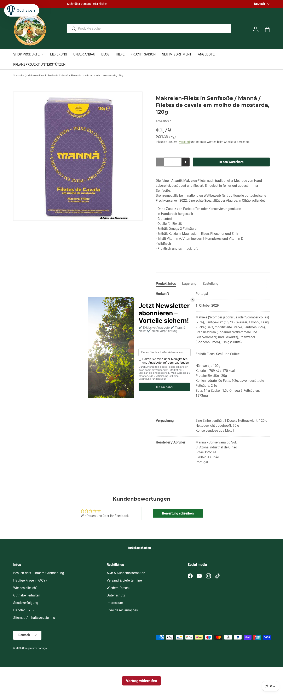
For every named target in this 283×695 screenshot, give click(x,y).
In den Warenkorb (231, 162)
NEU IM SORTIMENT (177, 54)
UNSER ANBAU (84, 54)
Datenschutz (116, 595)
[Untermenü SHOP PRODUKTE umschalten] (42, 54)
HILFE (120, 54)
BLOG (105, 54)
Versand (184, 141)
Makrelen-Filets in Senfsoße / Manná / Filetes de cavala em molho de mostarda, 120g (75, 75)
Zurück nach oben (139, 547)
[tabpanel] (213, 378)
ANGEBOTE (206, 54)
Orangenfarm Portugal (35, 648)
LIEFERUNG (58, 54)
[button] (267, 29)
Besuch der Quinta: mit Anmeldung (38, 573)
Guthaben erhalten (26, 595)
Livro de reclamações (122, 610)
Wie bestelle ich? (25, 588)
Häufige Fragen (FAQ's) (30, 580)
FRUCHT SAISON (143, 54)
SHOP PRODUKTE (26, 54)
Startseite (18, 75)
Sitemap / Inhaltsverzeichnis (34, 618)
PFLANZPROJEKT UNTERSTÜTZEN (39, 64)
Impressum (115, 603)
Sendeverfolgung (25, 603)
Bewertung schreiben (178, 513)
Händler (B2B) (23, 610)
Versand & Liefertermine (124, 580)
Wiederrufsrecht (118, 588)
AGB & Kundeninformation (126, 573)
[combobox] (149, 28)
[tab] (166, 283)
